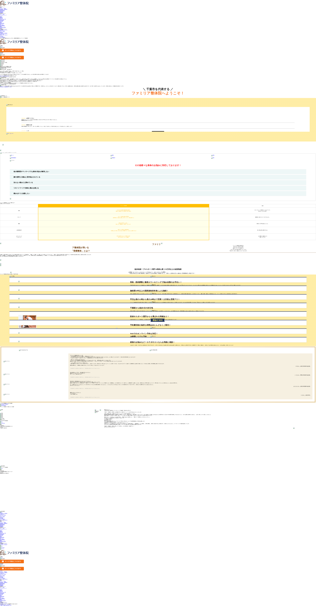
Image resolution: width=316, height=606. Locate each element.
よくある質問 (2, 37)
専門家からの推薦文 (3, 33)
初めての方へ (2, 30)
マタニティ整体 (3, 8)
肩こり (1, 24)
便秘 (1, 16)
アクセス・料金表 (3, 571)
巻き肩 (1, 21)
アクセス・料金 (3, 515)
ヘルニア (1, 15)
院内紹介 (1, 32)
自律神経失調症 (3, 27)
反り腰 (1, 18)
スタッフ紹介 (2, 31)
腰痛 (1, 26)
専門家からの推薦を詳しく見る (6, 86)
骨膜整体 (1, 12)
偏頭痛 (1, 17)
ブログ (1, 35)
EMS (1, 7)
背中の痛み (2, 598)
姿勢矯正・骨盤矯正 (3, 9)
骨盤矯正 (1, 11)
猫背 (1, 22)
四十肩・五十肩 (3, 19)
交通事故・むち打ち (3, 603)
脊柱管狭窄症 (2, 25)
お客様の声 (2, 34)
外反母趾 (1, 20)
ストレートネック (3, 15)
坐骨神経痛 (2, 20)
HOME (1, 512)
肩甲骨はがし (2, 584)
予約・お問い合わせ (3, 34)
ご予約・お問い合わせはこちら (6, 605)
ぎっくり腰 (2, 14)
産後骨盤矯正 (2, 10)
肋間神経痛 (2, 23)
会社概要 (1, 36)
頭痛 (1, 28)
